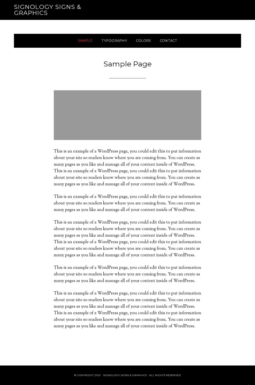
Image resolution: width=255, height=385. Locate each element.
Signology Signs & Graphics (47, 10)
